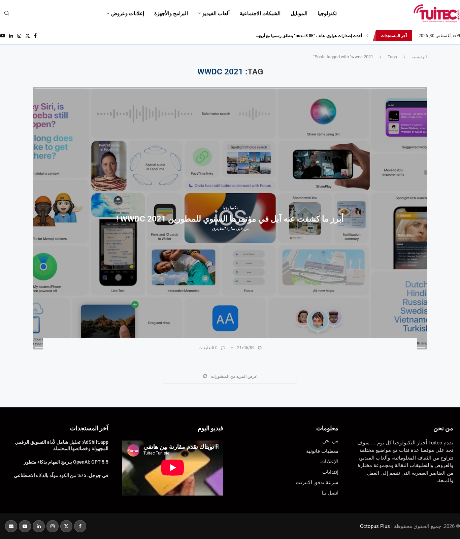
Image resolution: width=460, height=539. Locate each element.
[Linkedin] (11, 35)
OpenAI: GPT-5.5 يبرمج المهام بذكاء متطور (66, 462)
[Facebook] (35, 35)
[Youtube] (2, 35)
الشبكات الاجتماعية (260, 13)
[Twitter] (27, 35)
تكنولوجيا (327, 13)
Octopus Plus (375, 526)
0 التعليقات (208, 347)
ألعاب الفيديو (216, 13)
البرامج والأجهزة (171, 13)
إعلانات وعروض (127, 13)
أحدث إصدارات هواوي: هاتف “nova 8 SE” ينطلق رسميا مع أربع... (309, 35)
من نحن (443, 428)
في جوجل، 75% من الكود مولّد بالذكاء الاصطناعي (61, 475)
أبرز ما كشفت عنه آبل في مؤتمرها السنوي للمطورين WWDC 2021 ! (230, 219)
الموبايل (299, 13)
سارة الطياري (223, 228)
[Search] (6, 13)
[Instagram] (19, 35)
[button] (367, 35)
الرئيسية (419, 56)
